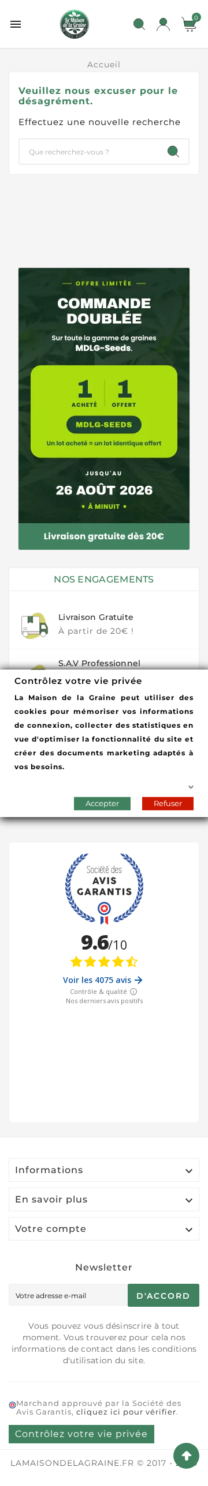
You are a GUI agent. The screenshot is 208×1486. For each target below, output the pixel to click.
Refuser (168, 802)
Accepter (102, 802)
